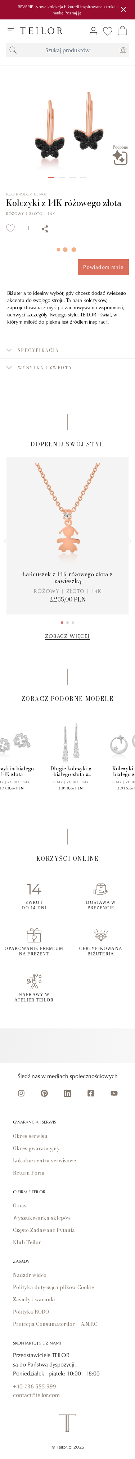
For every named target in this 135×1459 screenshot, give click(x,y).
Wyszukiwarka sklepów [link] (42, 1218)
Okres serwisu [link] (30, 1136)
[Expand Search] (13, 50)
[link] (41, 31)
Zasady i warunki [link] (34, 1299)
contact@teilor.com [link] (36, 1395)
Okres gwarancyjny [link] (36, 1148)
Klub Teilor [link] (27, 1242)
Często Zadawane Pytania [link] (44, 1230)
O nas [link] (20, 1206)
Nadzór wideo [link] (29, 1275)
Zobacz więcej (67, 635)
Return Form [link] (29, 1173)
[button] (67, 350)
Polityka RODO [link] (31, 1312)
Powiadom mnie (103, 267)
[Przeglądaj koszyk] (122, 31)
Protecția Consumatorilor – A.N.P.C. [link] (56, 1324)
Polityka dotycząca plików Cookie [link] (53, 1287)
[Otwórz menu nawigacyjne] (11, 31)
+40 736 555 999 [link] (34, 1386)
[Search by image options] (123, 50)
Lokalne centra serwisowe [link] (44, 1161)
